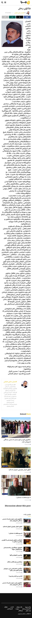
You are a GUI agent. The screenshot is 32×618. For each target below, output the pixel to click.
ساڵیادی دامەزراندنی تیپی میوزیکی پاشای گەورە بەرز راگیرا (13, 569)
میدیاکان (20, 610)
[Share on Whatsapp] (12, 17)
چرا (26, 614)
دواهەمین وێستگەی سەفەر (14, 562)
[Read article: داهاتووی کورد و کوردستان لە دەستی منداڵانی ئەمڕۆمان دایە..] (16, 427)
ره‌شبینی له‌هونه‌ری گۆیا (16, 555)
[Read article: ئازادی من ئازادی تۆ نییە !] (27, 577)
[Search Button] (2, 2)
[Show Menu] (5, 2)
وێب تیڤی (28, 610)
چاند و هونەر (19, 607)
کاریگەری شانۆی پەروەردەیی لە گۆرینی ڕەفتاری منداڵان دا (12, 541)
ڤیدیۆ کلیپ (10, 609)
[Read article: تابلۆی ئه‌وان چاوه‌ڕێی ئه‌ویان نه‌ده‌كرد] (16, 457)
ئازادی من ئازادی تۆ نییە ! (15, 576)
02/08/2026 (27, 444)
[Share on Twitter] (19, 17)
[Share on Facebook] (27, 17)
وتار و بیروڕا (5, 436)
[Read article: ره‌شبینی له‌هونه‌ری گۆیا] (27, 556)
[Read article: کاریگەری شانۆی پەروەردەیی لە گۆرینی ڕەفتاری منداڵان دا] (27, 541)
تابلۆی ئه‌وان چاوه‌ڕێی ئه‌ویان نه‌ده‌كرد (20, 469)
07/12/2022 (8, 13)
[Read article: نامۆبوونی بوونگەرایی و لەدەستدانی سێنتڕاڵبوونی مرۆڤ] (27, 549)
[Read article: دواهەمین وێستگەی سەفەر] (27, 563)
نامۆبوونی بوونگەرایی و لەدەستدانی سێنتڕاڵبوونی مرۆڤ (13, 548)
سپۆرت (17, 609)
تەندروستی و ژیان (26, 609)
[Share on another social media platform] (5, 17)
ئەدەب (12, 607)
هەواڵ (5, 607)
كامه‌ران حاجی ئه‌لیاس (19, 13)
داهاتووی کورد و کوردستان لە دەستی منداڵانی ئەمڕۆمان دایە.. (17, 440)
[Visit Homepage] (25, 2)
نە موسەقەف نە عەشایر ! (23, 497)
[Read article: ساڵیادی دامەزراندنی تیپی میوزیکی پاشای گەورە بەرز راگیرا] (27, 570)
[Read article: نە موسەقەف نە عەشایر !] (16, 485)
